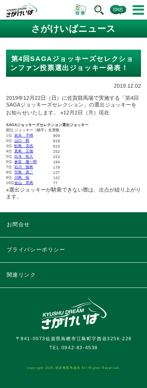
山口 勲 (21, 140)
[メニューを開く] (138, 10)
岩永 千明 (23, 135)
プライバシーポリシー (36, 249)
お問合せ (18, 224)
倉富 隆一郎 (25, 162)
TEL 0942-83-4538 (73, 347)
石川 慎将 (23, 167)
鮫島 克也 (23, 146)
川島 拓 (21, 177)
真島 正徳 (23, 151)
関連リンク (21, 275)
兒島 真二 (23, 172)
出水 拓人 (23, 156)
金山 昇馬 (23, 183)
